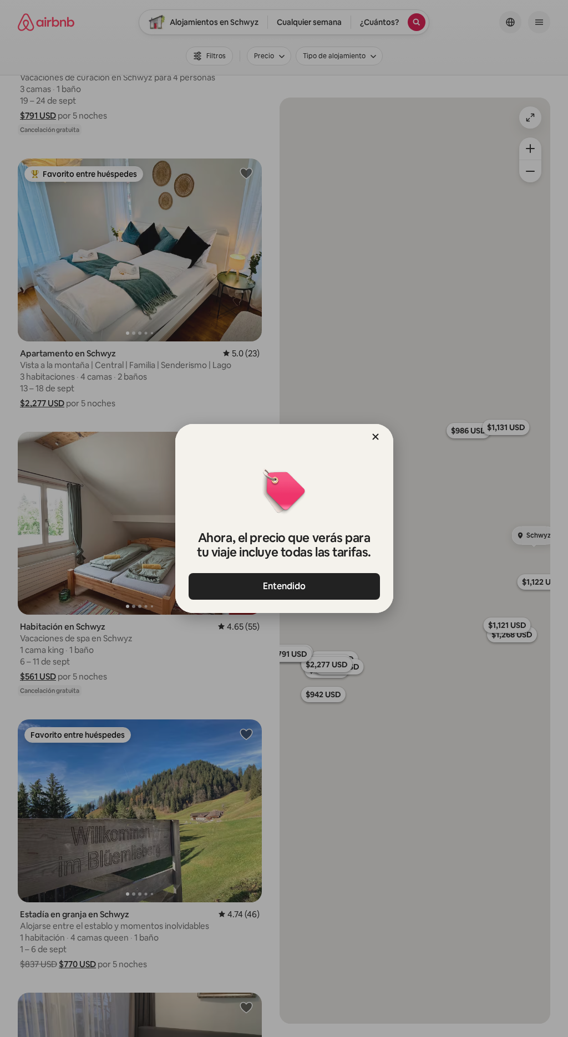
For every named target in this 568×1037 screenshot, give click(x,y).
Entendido (284, 586)
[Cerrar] (375, 436)
